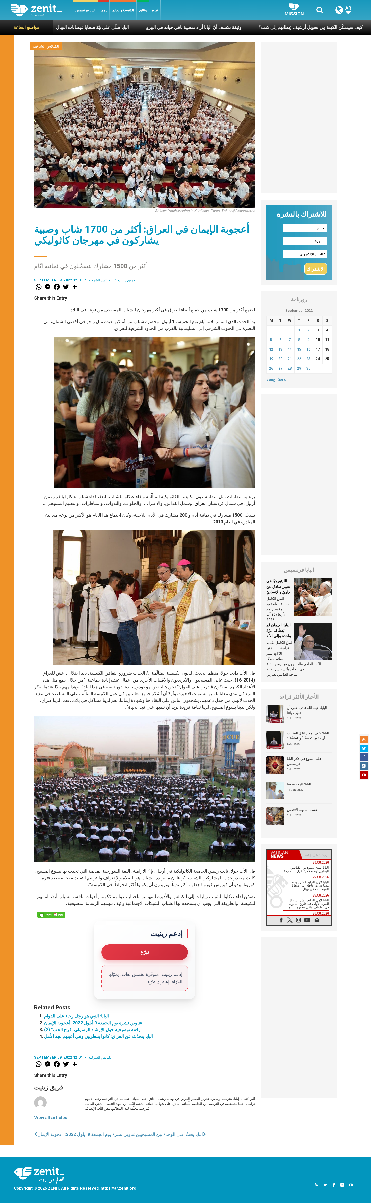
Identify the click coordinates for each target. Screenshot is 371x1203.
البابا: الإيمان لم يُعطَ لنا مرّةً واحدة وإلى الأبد (278, 630)
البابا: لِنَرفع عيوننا (299, 784)
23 (308, 359)
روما (104, 10)
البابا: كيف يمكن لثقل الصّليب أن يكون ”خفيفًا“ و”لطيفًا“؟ (308, 735)
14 (290, 349)
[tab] (283, 854)
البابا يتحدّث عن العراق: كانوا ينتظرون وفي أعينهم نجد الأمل (98, 1036)
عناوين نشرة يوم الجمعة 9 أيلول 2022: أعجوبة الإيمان (93, 1022)
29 (299, 368)
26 (271, 368)
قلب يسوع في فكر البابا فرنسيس (304, 761)
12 (271, 349)
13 (280, 349)
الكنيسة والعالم (123, 10)
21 (290, 359)
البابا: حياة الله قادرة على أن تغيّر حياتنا (307, 710)
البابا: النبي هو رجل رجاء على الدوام (76, 1016)
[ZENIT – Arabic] (42, 10)
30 (308, 368)
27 (280, 368)
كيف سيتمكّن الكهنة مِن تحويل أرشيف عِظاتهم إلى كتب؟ (245, 27)
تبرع (155, 10)
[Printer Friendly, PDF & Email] (51, 915)
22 (299, 359)
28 (290, 368)
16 (308, 349)
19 (271, 359)
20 (280, 359)
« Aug (270, 380)
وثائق (143, 10)
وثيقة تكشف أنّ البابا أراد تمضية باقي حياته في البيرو (127, 27)
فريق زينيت (126, 280)
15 (299, 349)
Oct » (282, 380)
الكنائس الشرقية (46, 46)
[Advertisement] (299, 117)
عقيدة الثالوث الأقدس (302, 810)
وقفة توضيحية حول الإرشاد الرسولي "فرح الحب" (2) (92, 1029)
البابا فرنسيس (85, 10)
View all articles (50, 1117)
